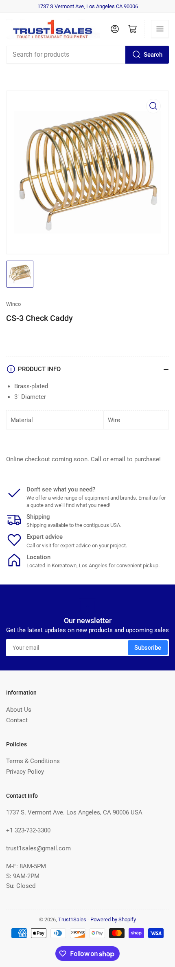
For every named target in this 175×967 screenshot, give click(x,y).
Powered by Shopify (113, 919)
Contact (17, 720)
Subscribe (147, 647)
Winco (13, 304)
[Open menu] (160, 29)
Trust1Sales (72, 919)
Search (153, 54)
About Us (18, 709)
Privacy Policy (25, 771)
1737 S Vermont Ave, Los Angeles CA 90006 (87, 6)
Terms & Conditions (33, 761)
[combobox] (87, 55)
